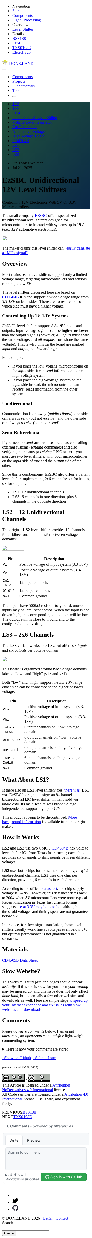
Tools (16, 90)
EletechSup (21, 52)
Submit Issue (44, 1058)
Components (22, 15)
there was (72, 790)
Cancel (9, 1233)
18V (15, 108)
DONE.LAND (21, 63)
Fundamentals (23, 86)
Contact (62, 1218)
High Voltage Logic (28, 136)
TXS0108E (21, 47)
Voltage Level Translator (32, 122)
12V (15, 104)
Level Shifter (22, 29)
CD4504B (20, 140)
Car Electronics (24, 127)
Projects (18, 81)
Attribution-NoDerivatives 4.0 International (36, 1087)
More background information (39, 819)
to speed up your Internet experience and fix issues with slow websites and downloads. (45, 1005)
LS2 (15, 150)
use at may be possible (39, 907)
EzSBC (18, 43)
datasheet (49, 888)
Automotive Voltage (28, 131)
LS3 (15, 154)
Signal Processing (26, 20)
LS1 (15, 145)
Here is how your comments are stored (37, 1049)
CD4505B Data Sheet (20, 960)
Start (16, 11)
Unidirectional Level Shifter (34, 117)
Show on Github (16, 1058)
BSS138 (19, 38)
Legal (47, 1218)
